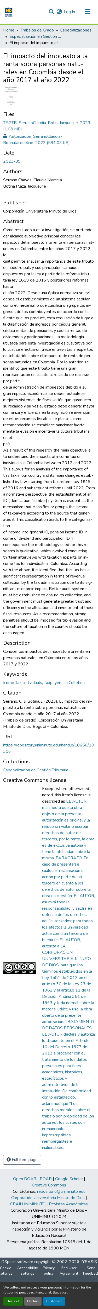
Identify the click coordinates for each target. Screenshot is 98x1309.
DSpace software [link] (17, 1262)
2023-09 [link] (12, 161)
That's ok (13, 1301)
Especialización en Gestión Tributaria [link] (35, 36)
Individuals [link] (32, 683)
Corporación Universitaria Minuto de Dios (48, 1198)
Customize (54, 1301)
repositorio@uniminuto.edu (61, 1191)
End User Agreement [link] (69, 1270)
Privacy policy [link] (49, 1270)
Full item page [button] (24, 1160)
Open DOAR (24, 1179)
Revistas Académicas (68, 1204)
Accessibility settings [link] (27, 1270)
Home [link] (8, 30)
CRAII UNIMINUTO (27, 1204)
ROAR (46, 1179)
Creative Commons (49, 1185)
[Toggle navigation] (87, 12)
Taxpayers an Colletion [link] (64, 683)
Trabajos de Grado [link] (37, 30)
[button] (8, 11)
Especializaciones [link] (75, 30)
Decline (33, 1301)
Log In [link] (69, 12)
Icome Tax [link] (12, 683)
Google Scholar (69, 1179)
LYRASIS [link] (88, 1262)
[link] (49, 126)
